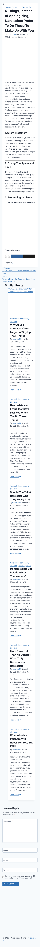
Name (6, 850)
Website (6, 870)
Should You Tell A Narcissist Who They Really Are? (20, 496)
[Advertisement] (20, 59)
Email (6, 860)
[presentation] (21, 301)
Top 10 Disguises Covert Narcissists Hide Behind (19, 270)
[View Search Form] (3, 4)
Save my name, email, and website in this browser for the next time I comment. (20, 877)
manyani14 (11, 34)
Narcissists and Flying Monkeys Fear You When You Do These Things (19, 412)
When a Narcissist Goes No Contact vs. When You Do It (18, 279)
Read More (15, 390)
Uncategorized (25, 566)
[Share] (17, 256)
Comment (8, 821)
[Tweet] (29, 256)
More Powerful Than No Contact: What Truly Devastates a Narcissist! (20, 658)
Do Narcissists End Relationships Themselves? (21, 572)
